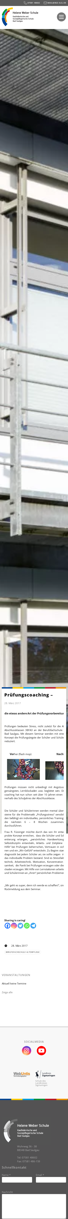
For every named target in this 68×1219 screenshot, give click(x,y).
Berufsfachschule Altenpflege (23, 952)
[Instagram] (14, 926)
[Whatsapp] (27, 926)
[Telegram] (33, 926)
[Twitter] (20, 926)
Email (40, 1175)
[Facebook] (7, 926)
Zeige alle (7, 992)
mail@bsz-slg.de (56, 2)
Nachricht (7, 1192)
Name (6, 1175)
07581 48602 (33, 2)
